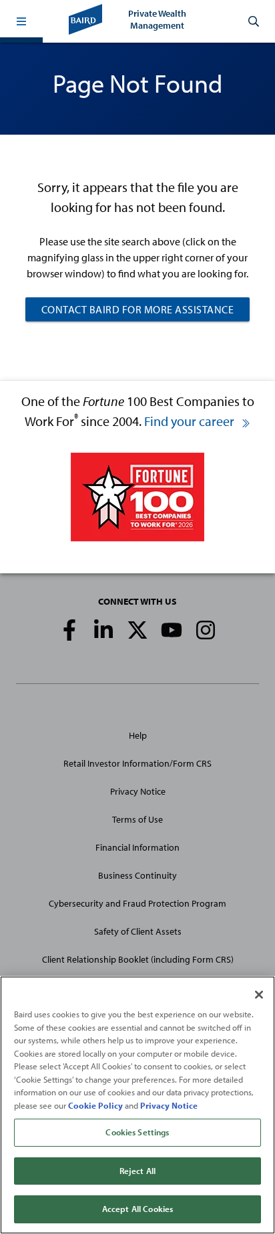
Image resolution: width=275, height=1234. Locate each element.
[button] (21, 21)
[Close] (259, 994)
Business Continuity (137, 875)
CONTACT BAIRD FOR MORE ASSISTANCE (137, 309)
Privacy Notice (138, 791)
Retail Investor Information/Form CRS (137, 763)
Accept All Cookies (137, 1208)
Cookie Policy (95, 1105)
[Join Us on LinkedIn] (103, 630)
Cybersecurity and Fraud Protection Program (137, 903)
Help (138, 735)
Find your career (190, 421)
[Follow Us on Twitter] (137, 630)
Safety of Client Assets (138, 931)
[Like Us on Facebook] (69, 630)
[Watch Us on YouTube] (172, 630)
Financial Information (137, 847)
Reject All (137, 1170)
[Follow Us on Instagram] (206, 630)
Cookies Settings (137, 1132)
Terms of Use (137, 819)
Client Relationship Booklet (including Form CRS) (138, 959)
